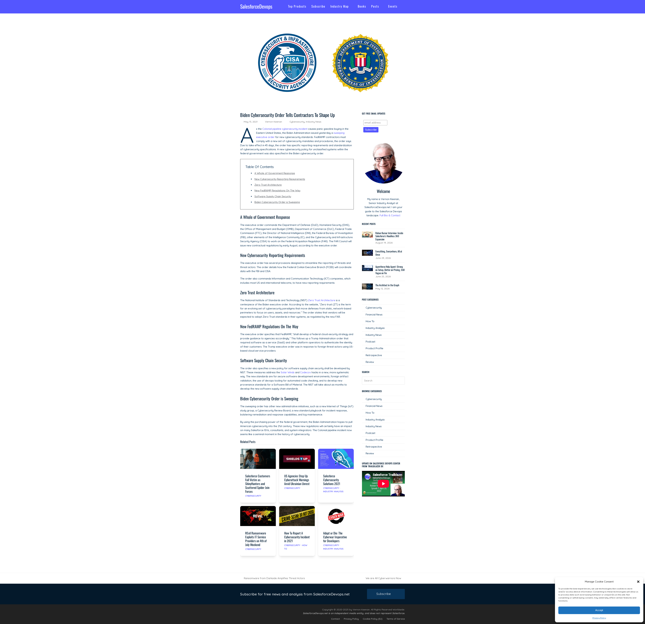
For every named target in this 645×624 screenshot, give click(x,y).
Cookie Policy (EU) (372, 618)
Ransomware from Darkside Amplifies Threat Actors (272, 578)
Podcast (370, 341)
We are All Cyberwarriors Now (383, 578)
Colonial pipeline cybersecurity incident (284, 128)
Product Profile (374, 348)
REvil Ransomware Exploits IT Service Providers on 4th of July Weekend (256, 539)
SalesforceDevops (256, 6)
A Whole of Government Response (274, 173)
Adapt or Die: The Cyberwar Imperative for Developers (335, 537)
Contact (335, 618)
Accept (599, 610)
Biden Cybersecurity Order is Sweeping (277, 202)
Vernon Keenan (273, 121)
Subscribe (383, 594)
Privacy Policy (599, 618)
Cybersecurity (297, 121)
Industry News (313, 121)
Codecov (305, 372)
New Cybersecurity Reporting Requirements (279, 179)
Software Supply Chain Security (272, 196)
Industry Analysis (333, 491)
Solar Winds (287, 372)
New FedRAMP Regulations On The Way (277, 190)
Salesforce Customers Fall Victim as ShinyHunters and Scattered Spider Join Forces (257, 484)
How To (370, 321)
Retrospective (374, 355)
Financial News (374, 314)
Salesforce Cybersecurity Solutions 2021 (331, 480)
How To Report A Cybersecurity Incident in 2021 (297, 537)
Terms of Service (395, 618)
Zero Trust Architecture (268, 184)
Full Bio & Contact (390, 215)
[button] (638, 581)
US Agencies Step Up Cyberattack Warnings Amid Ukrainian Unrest (297, 480)
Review (370, 362)
